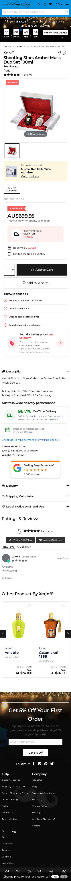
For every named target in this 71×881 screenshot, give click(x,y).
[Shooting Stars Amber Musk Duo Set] (12, 150)
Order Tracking (10, 799)
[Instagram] (40, 764)
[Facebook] (60, 53)
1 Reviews (26, 74)
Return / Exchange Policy (15, 793)
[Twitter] (64, 53)
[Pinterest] (46, 764)
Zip (3, 837)
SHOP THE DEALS (55, 32)
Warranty (37, 799)
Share (8, 577)
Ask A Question (52, 539)
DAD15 (23, 21)
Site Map (6, 856)
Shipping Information (13, 786)
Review (8, 546)
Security (36, 812)
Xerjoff (18, 46)
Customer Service (11, 779)
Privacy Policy (39, 806)
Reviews (6, 850)
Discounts (7, 843)
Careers (36, 825)
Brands (7, 46)
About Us (37, 779)
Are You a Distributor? (43, 819)
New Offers (7, 863)
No (63, 876)
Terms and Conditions (43, 793)
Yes (55, 876)
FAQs (5, 806)
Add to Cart (43, 270)
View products (30, 176)
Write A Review (22, 539)
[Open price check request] (60, 343)
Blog (34, 786)
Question (24, 546)
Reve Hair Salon (10, 819)
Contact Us (7, 812)
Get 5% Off (36, 752)
